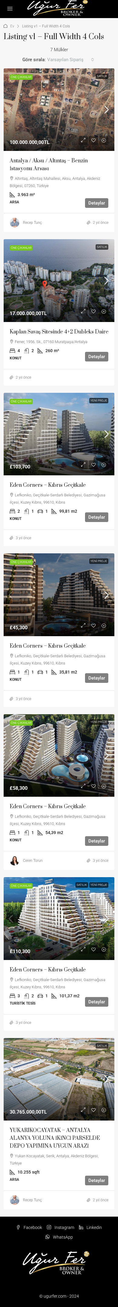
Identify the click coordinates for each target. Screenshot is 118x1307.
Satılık (102, 76)
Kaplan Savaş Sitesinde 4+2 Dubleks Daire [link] (59, 332)
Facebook (32, 1227)
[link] (59, 109)
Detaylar (96, 203)
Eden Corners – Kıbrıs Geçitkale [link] (48, 485)
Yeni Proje (98, 400)
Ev (12, 26)
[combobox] (70, 59)
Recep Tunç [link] (32, 222)
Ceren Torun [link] (33, 860)
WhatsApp (62, 1237)
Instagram (64, 1227)
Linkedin (94, 1227)
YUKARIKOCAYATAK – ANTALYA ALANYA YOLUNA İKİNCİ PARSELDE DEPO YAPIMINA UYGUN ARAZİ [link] (55, 1138)
